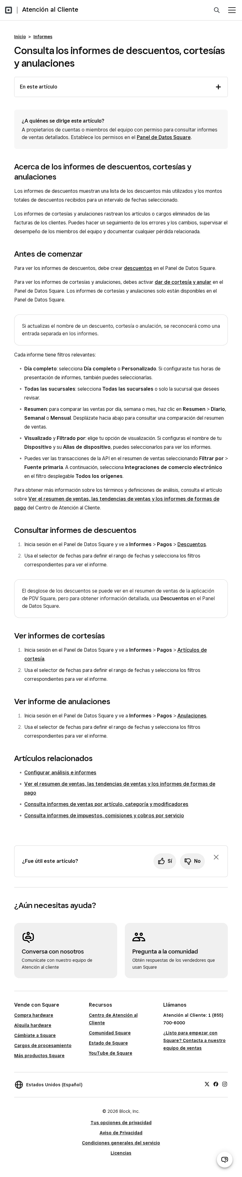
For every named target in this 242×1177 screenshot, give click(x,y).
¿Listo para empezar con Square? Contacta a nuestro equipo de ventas (194, 1040)
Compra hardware (33, 1015)
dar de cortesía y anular (183, 282)
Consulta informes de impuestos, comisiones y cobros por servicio (104, 816)
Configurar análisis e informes (60, 773)
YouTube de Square (110, 1053)
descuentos (138, 268)
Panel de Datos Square (164, 137)
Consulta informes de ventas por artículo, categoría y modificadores (106, 804)
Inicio (20, 36)
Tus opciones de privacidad (121, 1122)
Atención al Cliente (50, 9)
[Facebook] (216, 1083)
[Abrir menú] (231, 10)
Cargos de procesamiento (43, 1045)
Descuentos (191, 544)
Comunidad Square (110, 1032)
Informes (42, 36)
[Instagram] (225, 1083)
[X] (207, 1083)
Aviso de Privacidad (121, 1132)
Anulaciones (191, 716)
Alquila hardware (32, 1025)
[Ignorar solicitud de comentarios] (216, 857)
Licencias (121, 1153)
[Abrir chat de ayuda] (225, 1160)
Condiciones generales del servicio (121, 1142)
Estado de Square (108, 1043)
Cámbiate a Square (35, 1035)
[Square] (8, 10)
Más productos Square (39, 1055)
